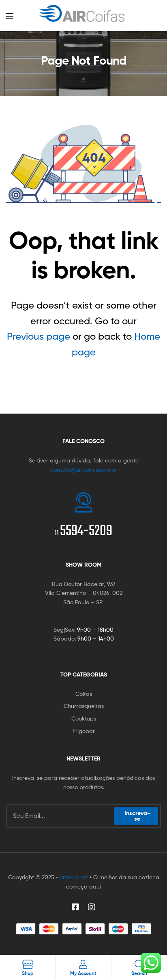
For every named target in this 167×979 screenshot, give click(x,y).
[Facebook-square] (75, 907)
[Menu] (16, 15)
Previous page (38, 336)
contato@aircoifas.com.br (83, 469)
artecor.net (73, 877)
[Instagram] (92, 907)
